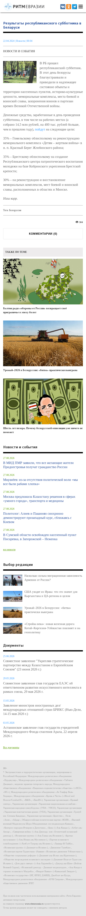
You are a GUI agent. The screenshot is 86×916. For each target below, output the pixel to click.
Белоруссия (15, 210)
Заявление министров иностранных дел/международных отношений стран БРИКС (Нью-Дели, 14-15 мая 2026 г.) (42, 710)
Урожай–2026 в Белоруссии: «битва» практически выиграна (40, 370)
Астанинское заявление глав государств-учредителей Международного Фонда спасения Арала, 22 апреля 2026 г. (41, 732)
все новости (9, 549)
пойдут (40, 129)
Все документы (11, 747)
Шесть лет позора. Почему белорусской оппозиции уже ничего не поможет (43, 430)
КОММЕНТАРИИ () (43, 233)
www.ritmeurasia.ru (34, 903)
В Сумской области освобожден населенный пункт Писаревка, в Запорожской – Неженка (39, 537)
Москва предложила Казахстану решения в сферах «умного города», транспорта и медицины (39, 499)
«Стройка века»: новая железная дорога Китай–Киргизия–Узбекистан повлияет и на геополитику (52, 628)
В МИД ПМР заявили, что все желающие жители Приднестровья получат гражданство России (38, 465)
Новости (21, 40)
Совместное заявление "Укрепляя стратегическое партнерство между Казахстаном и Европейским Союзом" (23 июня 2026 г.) (38, 665)
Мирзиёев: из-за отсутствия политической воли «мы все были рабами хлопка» (40, 482)
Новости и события (19, 51)
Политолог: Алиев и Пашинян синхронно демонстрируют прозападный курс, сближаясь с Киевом (37, 518)
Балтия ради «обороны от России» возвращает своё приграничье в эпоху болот (35, 310)
